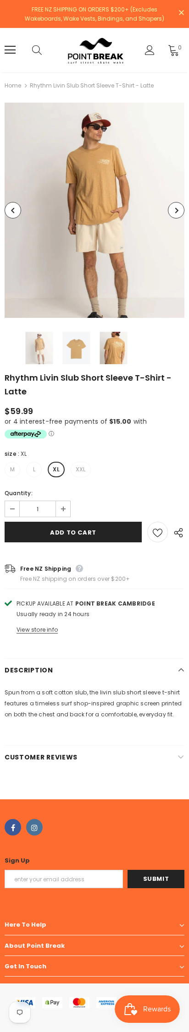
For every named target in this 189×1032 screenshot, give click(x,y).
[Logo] (95, 50)
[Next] (176, 210)
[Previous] (13, 210)
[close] (181, 13)
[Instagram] (34, 827)
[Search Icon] (46, 50)
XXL (81, 469)
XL (56, 469)
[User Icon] (150, 50)
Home (13, 85)
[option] (94, 210)
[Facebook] (13, 827)
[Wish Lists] (157, 532)
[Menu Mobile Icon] (10, 49)
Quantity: (19, 493)
